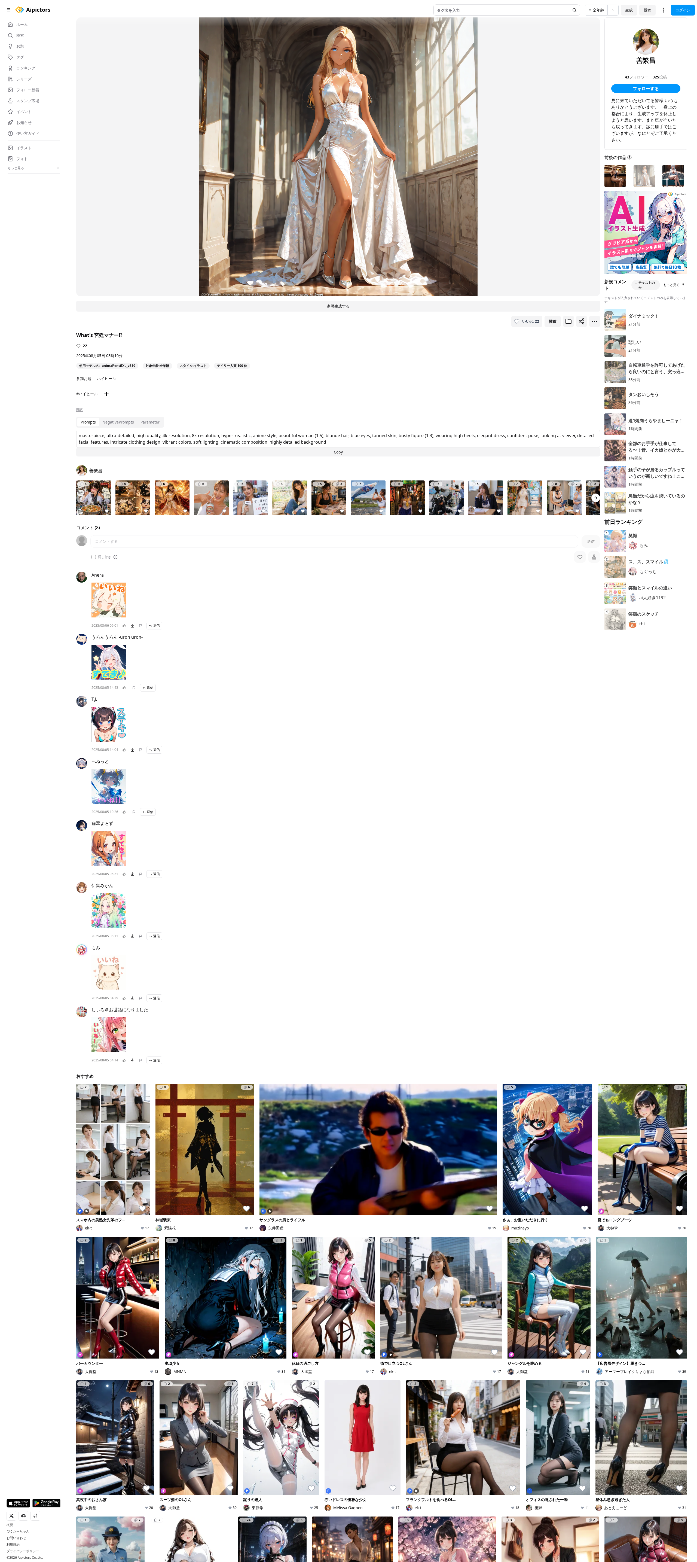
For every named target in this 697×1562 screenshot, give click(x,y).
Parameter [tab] (150, 422)
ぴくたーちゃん (18, 1531)
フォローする (646, 89)
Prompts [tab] (88, 422)
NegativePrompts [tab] (118, 422)
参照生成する (338, 306)
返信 (156, 625)
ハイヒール (106, 378)
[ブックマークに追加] (568, 321)
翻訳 (79, 409)
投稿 (647, 10)
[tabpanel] (338, 443)
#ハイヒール (87, 393)
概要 (10, 1525)
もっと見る (671, 284)
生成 (629, 10)
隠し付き (104, 557)
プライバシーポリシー (23, 1551)
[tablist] (120, 422)
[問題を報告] (140, 625)
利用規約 (13, 1544)
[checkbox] (93, 557)
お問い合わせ (16, 1538)
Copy (338, 452)
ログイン (682, 10)
